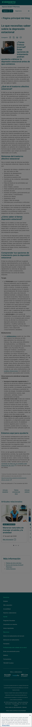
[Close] (30, 715)
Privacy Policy (6, 725)
